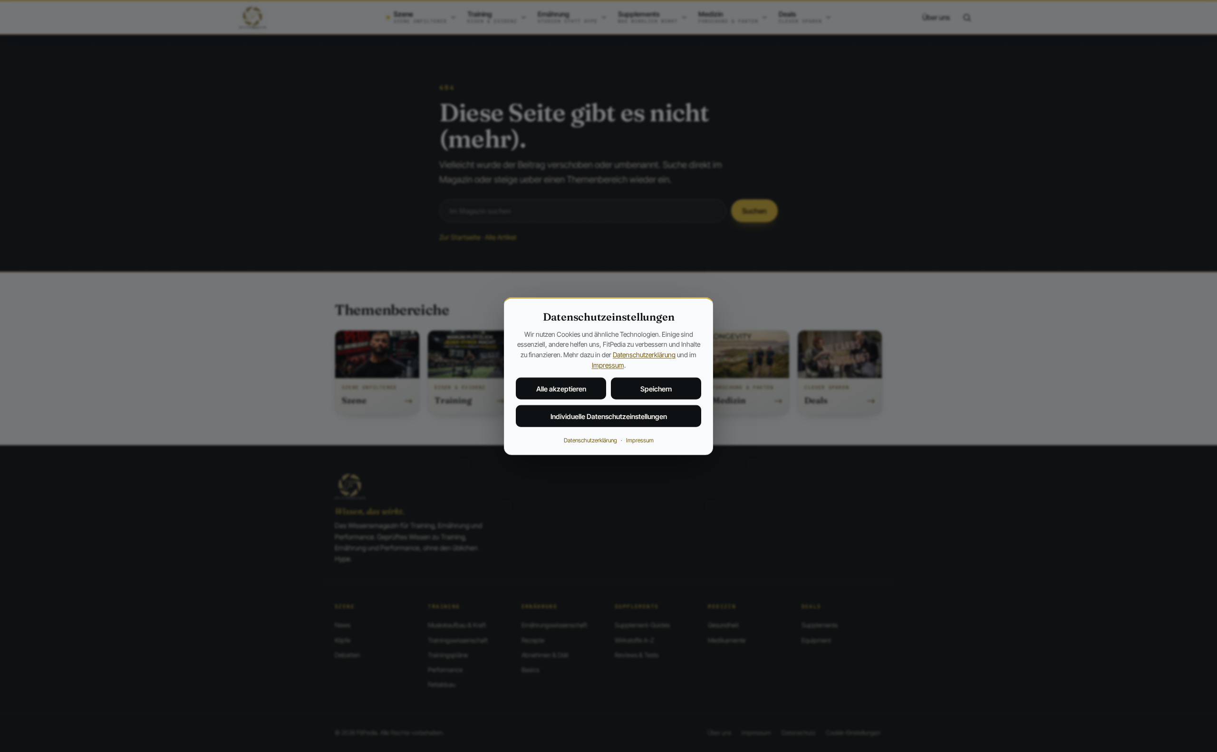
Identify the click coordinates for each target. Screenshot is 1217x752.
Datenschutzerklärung (644, 355)
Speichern (656, 389)
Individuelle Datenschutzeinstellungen (609, 416)
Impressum (608, 365)
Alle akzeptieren (561, 389)
